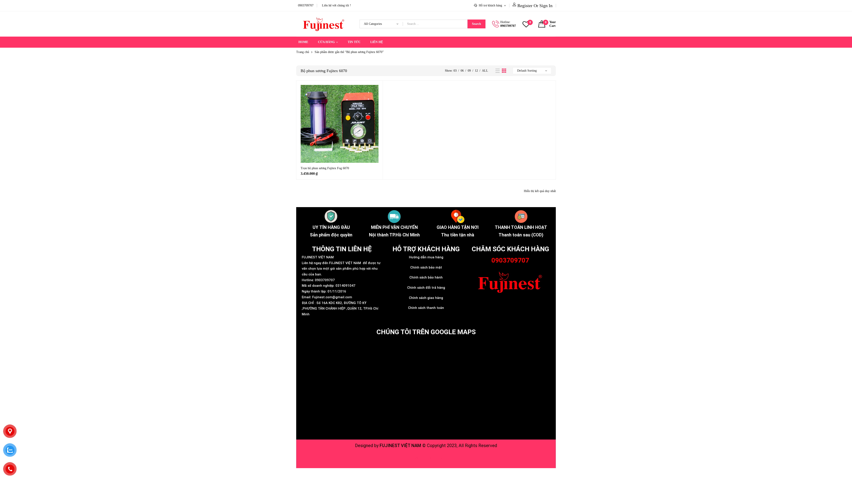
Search (476, 24)
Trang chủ (302, 52)
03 (455, 70)
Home (303, 42)
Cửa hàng (326, 42)
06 (462, 70)
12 (476, 70)
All (485, 70)
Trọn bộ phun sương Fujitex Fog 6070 (325, 168)
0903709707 (508, 25)
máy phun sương (426, 457)
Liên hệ (376, 42)
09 (469, 70)
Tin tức (354, 42)
